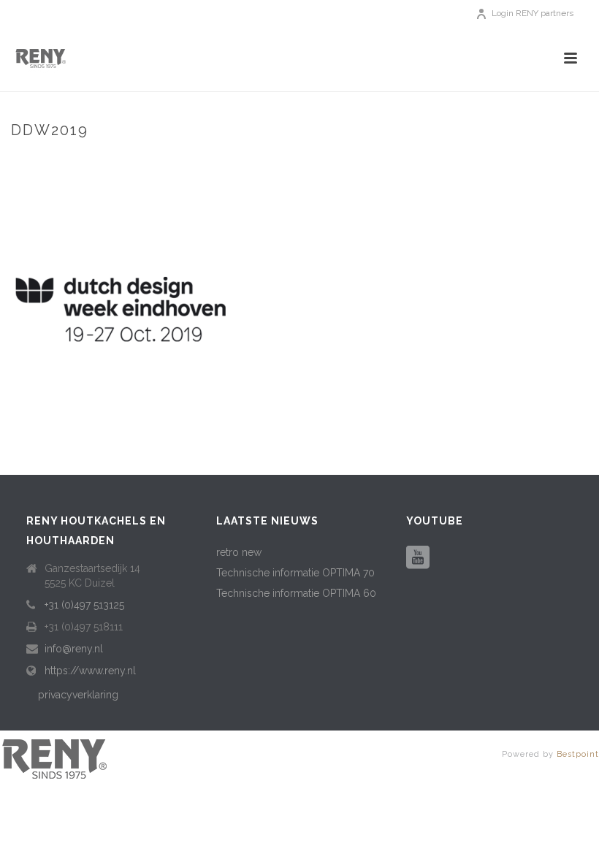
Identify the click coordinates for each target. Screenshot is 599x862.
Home (348, 161)
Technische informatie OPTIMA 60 (296, 593)
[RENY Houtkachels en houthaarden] (55, 757)
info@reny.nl (74, 649)
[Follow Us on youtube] (418, 558)
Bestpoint (578, 754)
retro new (239, 552)
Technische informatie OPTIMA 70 (295, 573)
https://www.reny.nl (90, 670)
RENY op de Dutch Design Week (447, 161)
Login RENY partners (532, 13)
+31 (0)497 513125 (84, 605)
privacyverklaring (78, 695)
